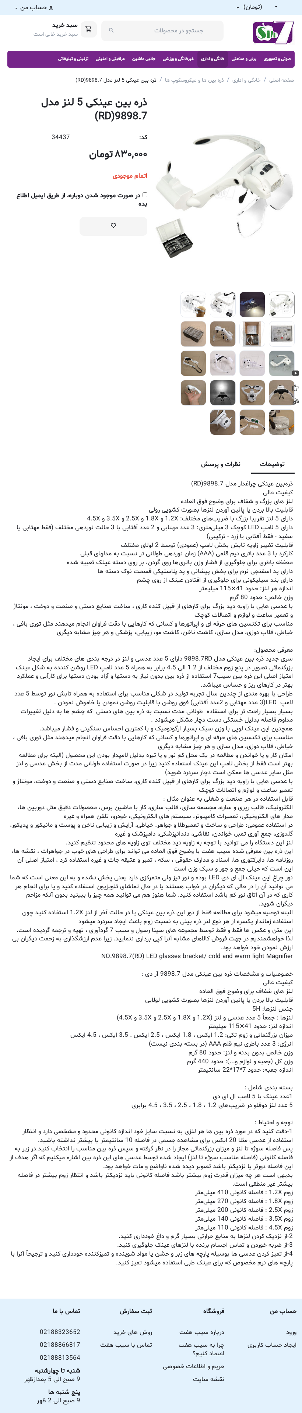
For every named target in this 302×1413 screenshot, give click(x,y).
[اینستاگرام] (295, 402)
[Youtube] (295, 373)
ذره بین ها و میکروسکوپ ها (194, 80)
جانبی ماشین (143, 59)
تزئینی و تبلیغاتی (73, 59)
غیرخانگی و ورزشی (178, 59)
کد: (143, 137)
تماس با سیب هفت (126, 1345)
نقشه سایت (208, 1379)
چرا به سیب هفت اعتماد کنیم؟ (201, 1349)
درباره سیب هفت (201, 1332)
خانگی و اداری (212, 59)
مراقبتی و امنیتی (110, 59)
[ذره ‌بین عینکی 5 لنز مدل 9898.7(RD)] (225, 192)
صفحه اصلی (281, 80)
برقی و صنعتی (244, 59)
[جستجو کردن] (111, 31)
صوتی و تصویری (277, 59)
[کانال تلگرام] (295, 387)
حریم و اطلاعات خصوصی (193, 1366)
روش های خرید (132, 1332)
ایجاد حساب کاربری (271, 1345)
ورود (291, 1332)
